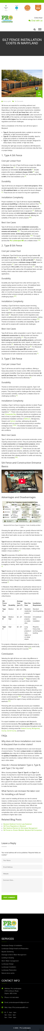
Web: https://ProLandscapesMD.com (16, 1007)
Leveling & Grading (8, 958)
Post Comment (9, 897)
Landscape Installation (9, 967)
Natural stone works (8, 973)
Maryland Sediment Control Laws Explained (17, 824)
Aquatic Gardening (8, 952)
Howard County (26, 728)
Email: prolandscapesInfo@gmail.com (17, 1002)
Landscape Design (8, 964)
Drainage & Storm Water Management (14, 955)
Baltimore (27, 419)
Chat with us (36, 20)
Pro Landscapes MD (17, 240)
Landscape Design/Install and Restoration (15, 948)
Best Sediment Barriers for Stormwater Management (20, 828)
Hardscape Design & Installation (12, 945)
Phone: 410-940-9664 (12, 997)
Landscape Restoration (9, 970)
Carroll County (11, 731)
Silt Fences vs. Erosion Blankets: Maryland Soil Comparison (22, 830)
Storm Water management (10, 961)
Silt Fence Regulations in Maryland (14, 826)
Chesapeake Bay (10, 414)
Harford (12, 421)
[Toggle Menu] (39, 29)
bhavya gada (7, 101)
